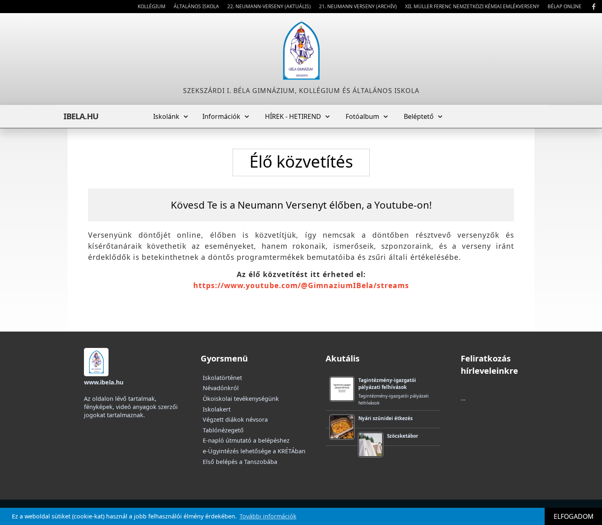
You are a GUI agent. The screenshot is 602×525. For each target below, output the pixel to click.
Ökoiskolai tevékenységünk (241, 398)
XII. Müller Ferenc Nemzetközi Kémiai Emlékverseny (472, 6)
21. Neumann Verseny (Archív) (358, 6)
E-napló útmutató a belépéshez (246, 440)
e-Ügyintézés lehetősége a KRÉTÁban (254, 451)
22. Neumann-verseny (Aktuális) (269, 6)
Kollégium (151, 6)
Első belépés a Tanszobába (240, 462)
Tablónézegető (223, 430)
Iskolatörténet (222, 378)
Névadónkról (221, 388)
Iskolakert (217, 409)
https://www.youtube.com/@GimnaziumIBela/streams (301, 285)
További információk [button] (268, 516)
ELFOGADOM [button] (573, 516)
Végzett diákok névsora (235, 419)
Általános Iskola (196, 6)
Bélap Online (565, 6)
